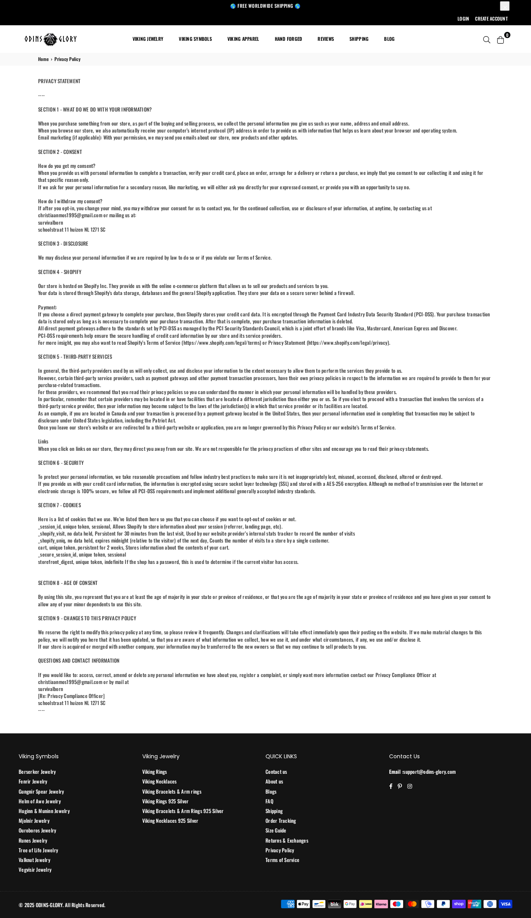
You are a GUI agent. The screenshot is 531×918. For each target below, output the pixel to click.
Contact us (276, 771)
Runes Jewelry (33, 840)
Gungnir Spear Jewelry (41, 791)
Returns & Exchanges (287, 840)
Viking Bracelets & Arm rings (171, 791)
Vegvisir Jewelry (35, 869)
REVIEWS (326, 38)
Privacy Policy (280, 850)
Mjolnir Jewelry (34, 820)
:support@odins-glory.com (428, 771)
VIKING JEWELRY (148, 38)
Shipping (274, 811)
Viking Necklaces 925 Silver (170, 820)
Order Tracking (281, 820)
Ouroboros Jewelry (37, 830)
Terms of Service (282, 860)
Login (463, 18)
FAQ (269, 801)
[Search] (487, 39)
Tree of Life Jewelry (38, 850)
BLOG (389, 38)
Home (43, 59)
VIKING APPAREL (243, 38)
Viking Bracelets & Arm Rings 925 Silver (183, 811)
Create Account (491, 18)
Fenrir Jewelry (33, 781)
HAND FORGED (288, 38)
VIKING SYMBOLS (195, 38)
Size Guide (276, 830)
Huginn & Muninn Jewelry (44, 811)
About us (274, 781)
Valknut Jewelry (34, 860)
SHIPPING (359, 38)
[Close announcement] (505, 6)
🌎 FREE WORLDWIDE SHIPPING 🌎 (265, 5)
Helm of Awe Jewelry (40, 801)
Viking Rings (154, 771)
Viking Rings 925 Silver (165, 801)
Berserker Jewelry (37, 771)
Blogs (271, 791)
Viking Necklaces (159, 781)
